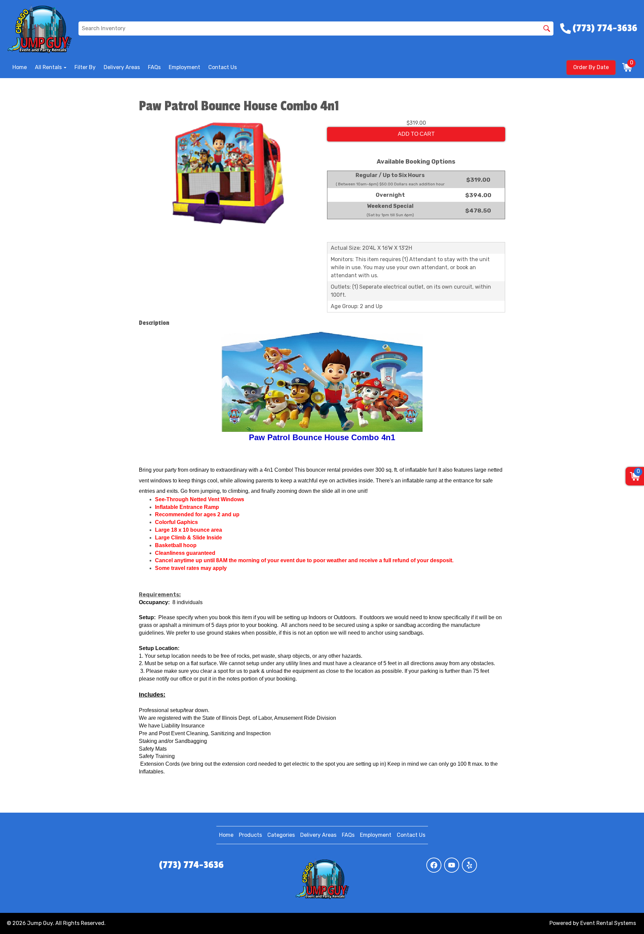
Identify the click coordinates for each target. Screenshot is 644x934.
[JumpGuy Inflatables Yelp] (469, 865)
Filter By (85, 67)
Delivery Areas (122, 67)
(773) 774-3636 (191, 865)
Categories (281, 835)
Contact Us (222, 67)
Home (19, 67)
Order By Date (591, 67)
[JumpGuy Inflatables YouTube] (451, 865)
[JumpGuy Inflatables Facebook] (433, 865)
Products (250, 835)
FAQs (154, 67)
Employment (184, 67)
